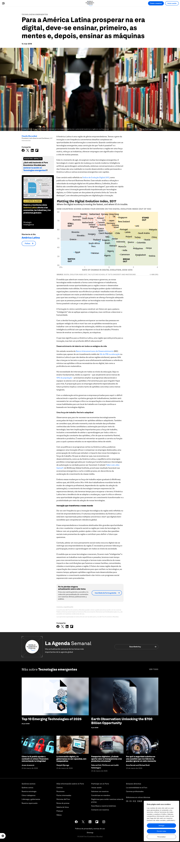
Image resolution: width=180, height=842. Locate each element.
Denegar (161, 825)
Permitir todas (161, 831)
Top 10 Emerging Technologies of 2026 (52, 719)
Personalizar (161, 837)
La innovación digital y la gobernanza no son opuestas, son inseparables (71, 758)
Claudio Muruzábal (29, 136)
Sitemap (90, 833)
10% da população (64, 378)
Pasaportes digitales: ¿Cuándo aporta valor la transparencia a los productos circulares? (106, 758)
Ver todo (153, 669)
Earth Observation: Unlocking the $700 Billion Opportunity (121, 721)
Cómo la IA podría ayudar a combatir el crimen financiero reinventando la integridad (35, 758)
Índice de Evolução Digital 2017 (96, 177)
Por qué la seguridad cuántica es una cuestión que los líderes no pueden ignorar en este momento (141, 758)
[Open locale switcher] (3, 836)
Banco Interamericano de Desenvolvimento (94, 351)
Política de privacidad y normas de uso (90, 829)
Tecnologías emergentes (35, 15)
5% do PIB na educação (110, 354)
